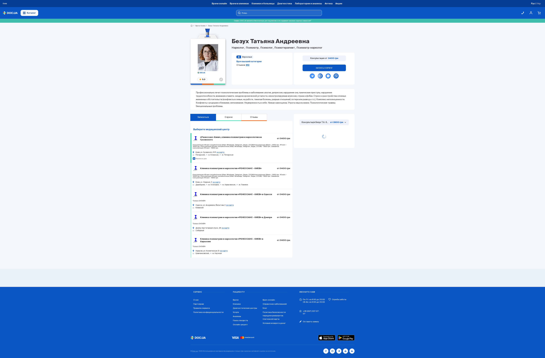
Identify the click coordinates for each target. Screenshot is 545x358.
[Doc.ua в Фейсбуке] (325, 351)
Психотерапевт (284, 48)
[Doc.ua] (10, 13)
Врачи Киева (199, 26)
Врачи (236, 300)
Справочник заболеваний (275, 304)
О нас (196, 300)
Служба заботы (339, 299)
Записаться (203, 117)
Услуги (236, 312)
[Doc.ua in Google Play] (346, 338)
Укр (539, 3)
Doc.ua (195, 351)
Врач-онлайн (269, 300)
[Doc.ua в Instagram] (332, 351)
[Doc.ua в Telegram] (338, 351)
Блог (265, 308)
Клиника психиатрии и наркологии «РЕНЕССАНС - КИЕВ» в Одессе (236, 194)
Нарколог (238, 48)
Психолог (266, 48)
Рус (533, 3)
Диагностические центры (245, 308)
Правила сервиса (201, 308)
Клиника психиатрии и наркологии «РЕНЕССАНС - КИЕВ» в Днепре (236, 217)
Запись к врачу (324, 68)
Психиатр (252, 48)
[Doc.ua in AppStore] (326, 338)
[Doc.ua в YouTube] (345, 351)
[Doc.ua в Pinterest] (352, 351)
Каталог (31, 13)
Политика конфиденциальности (208, 312)
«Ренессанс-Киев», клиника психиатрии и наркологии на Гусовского (231, 138)
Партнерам (198, 304)
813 (247, 65)
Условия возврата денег (274, 323)
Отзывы (254, 117)
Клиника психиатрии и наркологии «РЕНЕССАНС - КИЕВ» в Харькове (231, 240)
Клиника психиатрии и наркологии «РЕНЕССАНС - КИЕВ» (231, 168)
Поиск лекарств (240, 320)
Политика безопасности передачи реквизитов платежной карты (274, 315)
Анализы (237, 316)
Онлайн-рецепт (240, 325)
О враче (229, 117)
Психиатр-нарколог (309, 48)
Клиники (237, 304)
